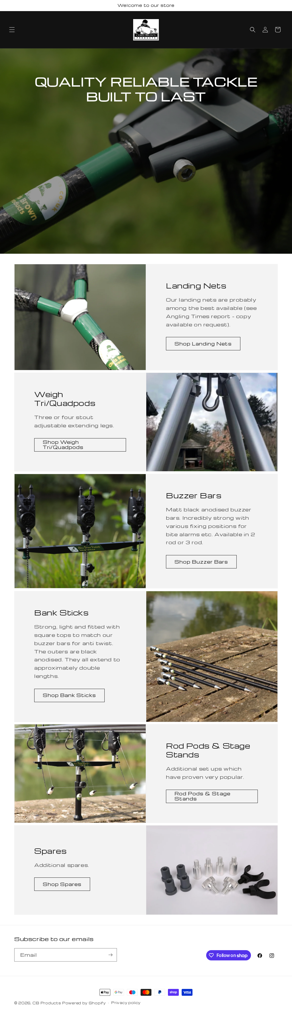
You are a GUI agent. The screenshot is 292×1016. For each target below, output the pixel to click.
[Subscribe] (110, 955)
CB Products (47, 1003)
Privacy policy (126, 1002)
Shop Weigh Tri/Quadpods (63, 444)
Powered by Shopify (84, 1003)
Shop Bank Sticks (69, 695)
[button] (12, 29)
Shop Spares (62, 884)
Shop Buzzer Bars (201, 562)
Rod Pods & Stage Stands (202, 796)
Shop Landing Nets (203, 344)
